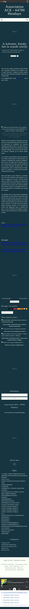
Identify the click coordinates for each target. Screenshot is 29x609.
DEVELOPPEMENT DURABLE (9, 495)
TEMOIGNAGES (5, 531)
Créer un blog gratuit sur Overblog (21, 564)
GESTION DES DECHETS (7, 501)
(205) (8, 544)
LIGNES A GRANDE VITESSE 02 (9, 508)
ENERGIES (4, 497)
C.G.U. (22, 566)
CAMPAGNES (4, 486)
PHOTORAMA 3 (5, 521)
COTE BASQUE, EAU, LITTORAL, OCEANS (12, 492)
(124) (8, 546)
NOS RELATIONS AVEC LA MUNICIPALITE (12, 515)
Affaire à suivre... (5, 479)
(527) (5, 542)
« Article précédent (6, 298)
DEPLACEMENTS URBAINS (8, 493)
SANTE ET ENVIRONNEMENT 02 (10, 524)
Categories (21, 50)
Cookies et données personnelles (10, 569)
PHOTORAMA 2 (5, 519)
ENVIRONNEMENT (6, 499)
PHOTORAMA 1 (5, 517)
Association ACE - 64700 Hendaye (14, 10)
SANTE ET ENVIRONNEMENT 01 (10, 522)
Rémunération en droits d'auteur (10, 568)
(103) (5, 550)
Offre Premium (19, 568)
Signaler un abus (16, 566)
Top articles (6, 566)
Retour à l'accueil (14, 301)
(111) (4, 548)
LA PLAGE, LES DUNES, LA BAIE (10, 504)
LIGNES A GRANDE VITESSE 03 (9, 510)
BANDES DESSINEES (6, 484)
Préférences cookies (20, 569)
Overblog (23, 560)
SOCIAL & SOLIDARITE (7, 530)
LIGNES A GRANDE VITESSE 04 (9, 511)
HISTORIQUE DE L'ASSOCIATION (10, 502)
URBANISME (4, 533)
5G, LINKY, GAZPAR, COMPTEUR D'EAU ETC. (13, 474)
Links (2, 513)
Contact (11, 566)
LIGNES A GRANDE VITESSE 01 (9, 506)
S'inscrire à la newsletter (7, 312)
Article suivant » (23, 298)
